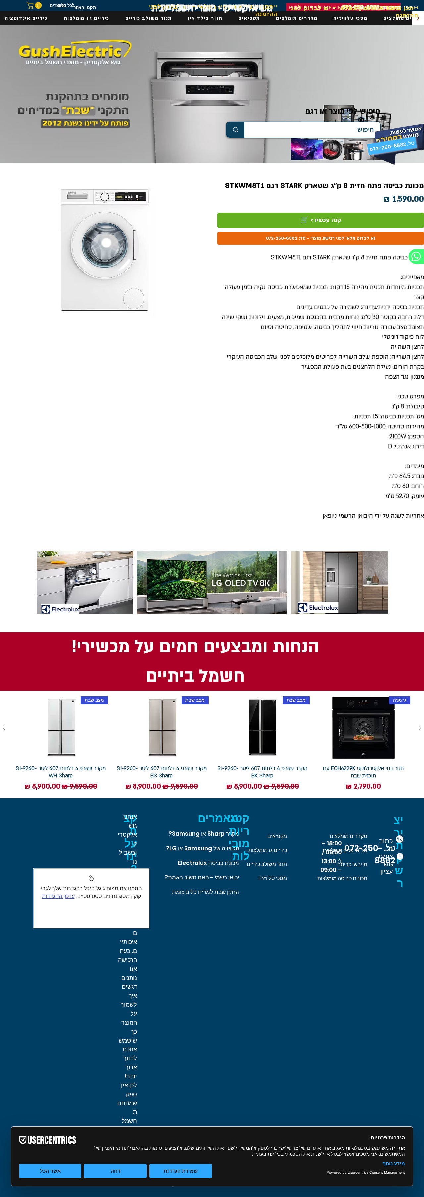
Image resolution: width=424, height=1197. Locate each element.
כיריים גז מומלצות (267, 850)
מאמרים (218, 818)
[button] (35, 5)
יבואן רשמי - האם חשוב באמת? (202, 877)
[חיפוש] (235, 130)
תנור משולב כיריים (267, 864)
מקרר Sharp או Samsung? (204, 834)
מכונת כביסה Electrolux (208, 863)
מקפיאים (277, 836)
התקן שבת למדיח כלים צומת (205, 892)
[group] (212, 744)
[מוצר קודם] (420, 728)
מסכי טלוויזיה (272, 878)
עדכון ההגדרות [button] (58, 896)
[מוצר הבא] (4, 728)
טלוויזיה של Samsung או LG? (202, 848)
